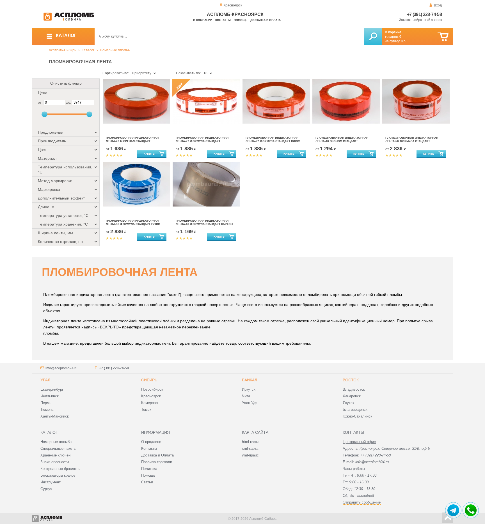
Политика (149, 469)
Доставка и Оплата (157, 455)
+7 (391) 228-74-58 (424, 14)
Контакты (223, 20)
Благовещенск (355, 409)
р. (403, 41)
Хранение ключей (55, 455)
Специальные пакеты (58, 448)
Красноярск (151, 396)
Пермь (45, 403)
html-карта (250, 442)
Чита (246, 396)
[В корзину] (443, 37)
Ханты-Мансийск (54, 416)
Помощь (240, 20)
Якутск (348, 403)
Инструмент (50, 482)
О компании (202, 20)
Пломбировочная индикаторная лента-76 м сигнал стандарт (132, 139)
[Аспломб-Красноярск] (68, 20)
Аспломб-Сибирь (62, 50)
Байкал (249, 380)
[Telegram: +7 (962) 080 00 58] (453, 510)
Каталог (88, 50)
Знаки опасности (54, 462)
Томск (146, 409)
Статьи (147, 482)
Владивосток (354, 389)
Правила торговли (156, 462)
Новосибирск (152, 389)
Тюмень (47, 409)
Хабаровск (352, 396)
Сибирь (149, 380)
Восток (351, 380)
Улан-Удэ (249, 403)
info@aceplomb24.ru (61, 368)
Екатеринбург (51, 389)
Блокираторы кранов (58, 475)
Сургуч (46, 489)
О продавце (151, 442)
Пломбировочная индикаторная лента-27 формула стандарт (202, 139)
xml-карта (250, 448)
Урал (45, 380)
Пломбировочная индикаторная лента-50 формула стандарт (411, 139)
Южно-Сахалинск (357, 416)
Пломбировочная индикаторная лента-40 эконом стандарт (341, 139)
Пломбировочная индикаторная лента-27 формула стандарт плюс (273, 139)
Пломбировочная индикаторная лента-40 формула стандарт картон (204, 222)
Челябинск (49, 396)
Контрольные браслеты (60, 469)
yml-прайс (250, 455)
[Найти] (373, 36)
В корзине (393, 32)
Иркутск (248, 389)
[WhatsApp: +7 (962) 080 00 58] (471, 510)
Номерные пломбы (115, 50)
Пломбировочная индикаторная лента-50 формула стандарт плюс (133, 222)
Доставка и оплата (265, 20)
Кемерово (149, 403)
